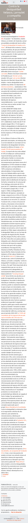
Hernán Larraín (17, 76)
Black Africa (20, 462)
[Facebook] (20, 1)
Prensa (4, 476)
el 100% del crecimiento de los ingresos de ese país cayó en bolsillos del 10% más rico (13, 315)
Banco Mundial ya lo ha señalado (16, 407)
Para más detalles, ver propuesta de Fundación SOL (14, 451)
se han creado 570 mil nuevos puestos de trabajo (12, 149)
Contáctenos (4, 495)
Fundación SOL (21, 420)
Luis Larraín (16, 78)
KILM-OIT (12, 256)
